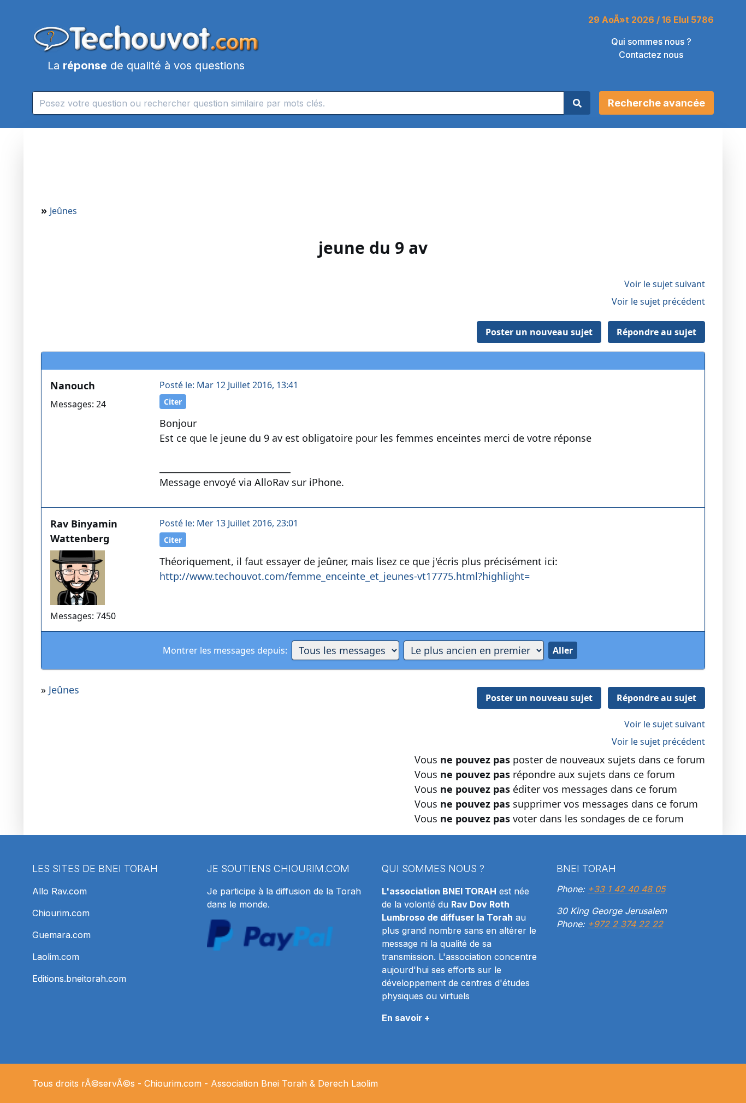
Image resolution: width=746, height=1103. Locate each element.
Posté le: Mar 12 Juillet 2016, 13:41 (228, 385)
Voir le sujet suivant (664, 284)
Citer (173, 401)
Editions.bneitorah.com (79, 978)
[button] (656, 103)
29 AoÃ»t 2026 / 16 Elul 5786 (651, 19)
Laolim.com (55, 956)
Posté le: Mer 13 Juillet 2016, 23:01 (228, 523)
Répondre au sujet (656, 332)
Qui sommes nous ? (651, 41)
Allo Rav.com (59, 891)
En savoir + (406, 1017)
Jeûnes (63, 211)
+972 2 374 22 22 (625, 923)
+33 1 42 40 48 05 (626, 888)
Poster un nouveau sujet (539, 332)
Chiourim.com (61, 913)
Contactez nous (651, 54)
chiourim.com (312, 868)
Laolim (364, 1083)
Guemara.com (61, 934)
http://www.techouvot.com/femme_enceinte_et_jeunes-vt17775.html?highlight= (344, 576)
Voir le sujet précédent (658, 301)
